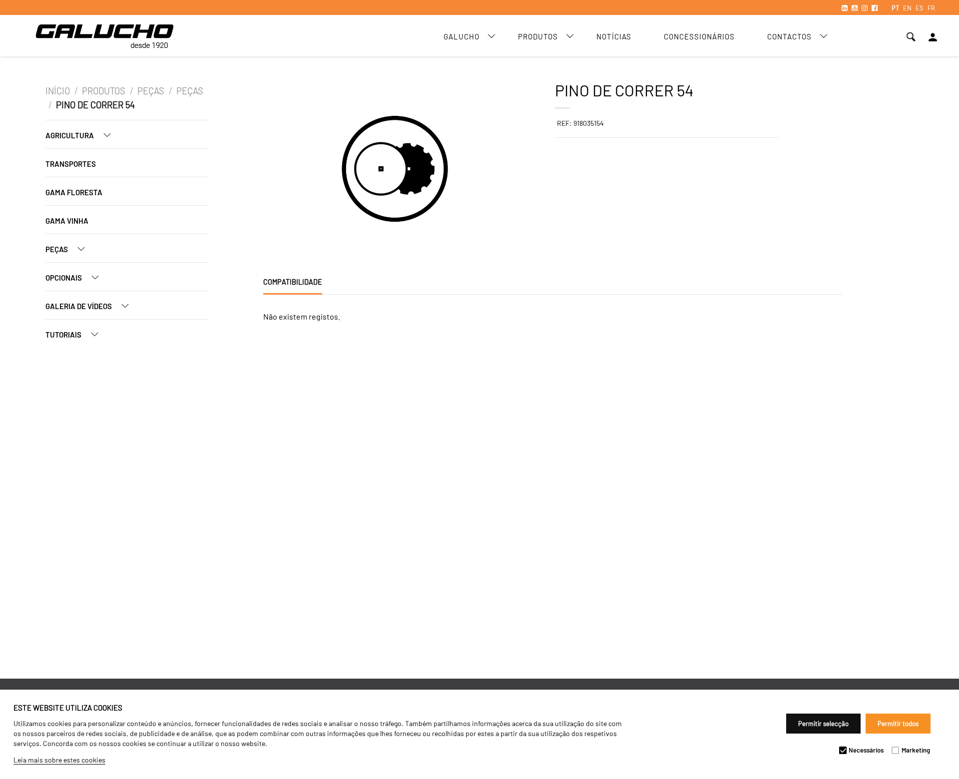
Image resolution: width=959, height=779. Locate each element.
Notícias (613, 36)
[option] (320, 170)
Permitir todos (898, 724)
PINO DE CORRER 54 (95, 104)
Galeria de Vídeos (79, 306)
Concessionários (699, 36)
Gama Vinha (66, 220)
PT (895, 8)
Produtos (538, 36)
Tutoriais (64, 334)
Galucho (462, 36)
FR (931, 8)
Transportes (70, 163)
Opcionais (64, 277)
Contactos (789, 36)
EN (907, 8)
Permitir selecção (823, 724)
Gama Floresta (73, 192)
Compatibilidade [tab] (292, 282)
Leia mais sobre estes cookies (59, 760)
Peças (150, 90)
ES (920, 8)
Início (57, 90)
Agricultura (70, 135)
